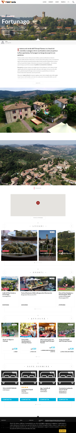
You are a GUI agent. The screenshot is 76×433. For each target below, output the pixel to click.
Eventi (57, 1)
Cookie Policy (63, 426)
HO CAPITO (62, 430)
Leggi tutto (38, 83)
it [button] (68, 1)
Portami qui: (38, 217)
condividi (66, 34)
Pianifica (63, 1)
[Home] (8, 2)
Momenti (51, 1)
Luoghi (44, 1)
